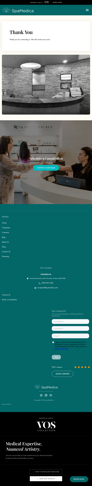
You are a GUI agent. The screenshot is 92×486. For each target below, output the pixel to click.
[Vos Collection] (46, 2)
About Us (5, 242)
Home (4, 223)
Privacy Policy (6, 404)
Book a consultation (9, 299)
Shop (4, 247)
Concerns (5, 232)
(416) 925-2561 (48, 283)
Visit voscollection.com (46, 472)
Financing (5, 256)
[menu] (87, 10)
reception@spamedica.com (47, 288)
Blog (3, 237)
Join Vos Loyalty (46, 479)
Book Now (79, 479)
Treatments (6, 227)
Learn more (57, 2)
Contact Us (6, 251)
